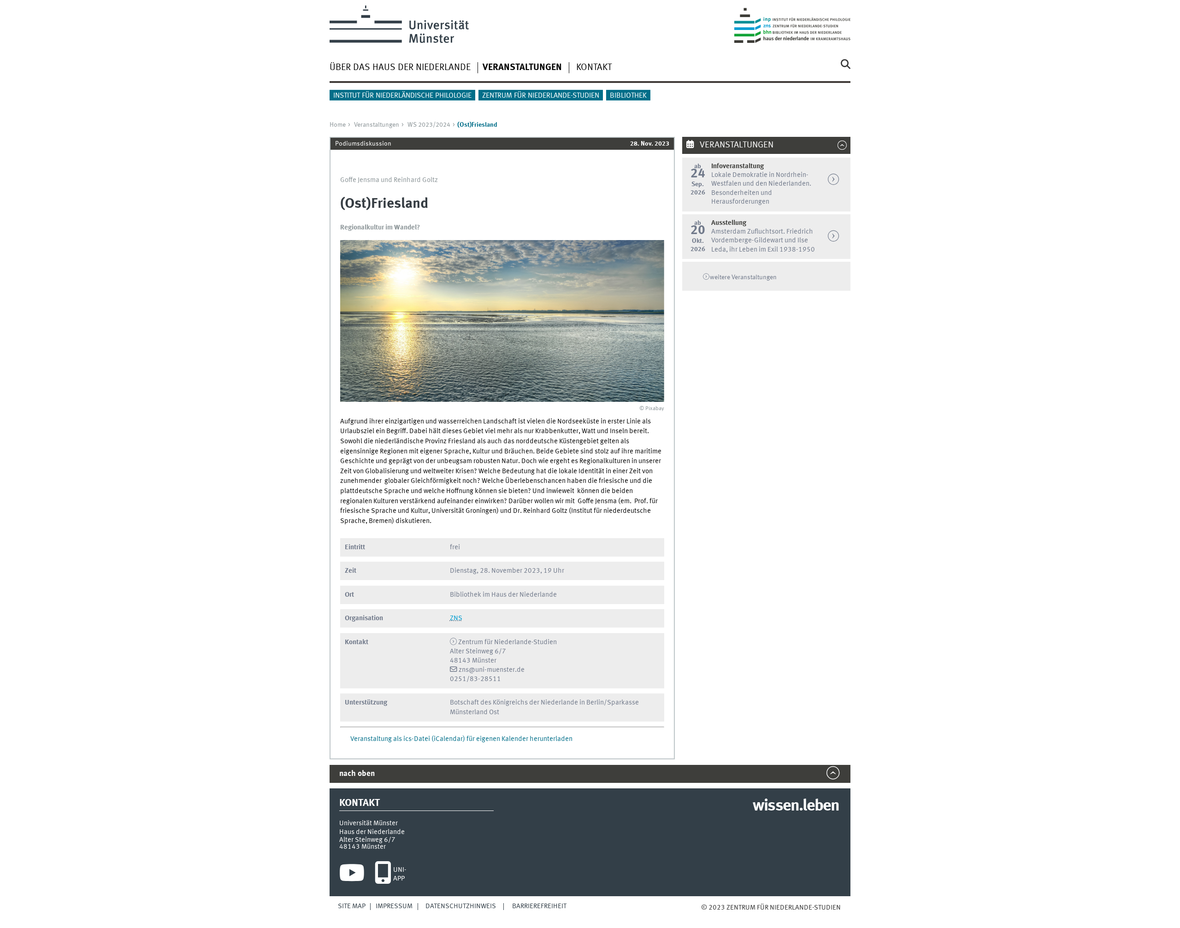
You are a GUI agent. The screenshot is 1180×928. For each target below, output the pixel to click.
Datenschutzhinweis (460, 906)
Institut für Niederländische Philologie (402, 96)
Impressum (394, 906)
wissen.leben (796, 806)
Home (338, 125)
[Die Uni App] (382, 875)
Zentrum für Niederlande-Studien (540, 96)
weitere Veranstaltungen (743, 277)
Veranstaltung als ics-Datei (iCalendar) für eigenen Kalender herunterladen (461, 739)
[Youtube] (352, 875)
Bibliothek (628, 96)
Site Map (352, 906)
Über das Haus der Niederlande (400, 67)
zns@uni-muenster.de (492, 670)
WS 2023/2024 (428, 125)
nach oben (357, 774)
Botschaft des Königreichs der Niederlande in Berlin (527, 702)
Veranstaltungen (376, 125)
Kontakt (594, 67)
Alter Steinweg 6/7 (367, 840)
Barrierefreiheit (539, 906)
